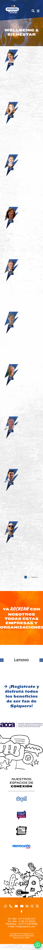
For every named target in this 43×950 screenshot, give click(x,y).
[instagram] (32, 906)
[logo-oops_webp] (21, 793)
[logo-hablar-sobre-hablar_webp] (21, 809)
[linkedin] (27, 906)
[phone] (10, 906)
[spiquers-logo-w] (12, 6)
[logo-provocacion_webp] (21, 841)
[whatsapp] (5, 906)
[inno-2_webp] (21, 825)
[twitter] (37, 906)
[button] (2, 660)
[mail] (16, 906)
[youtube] (21, 906)
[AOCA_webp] (21, 723)
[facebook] (21, 911)
